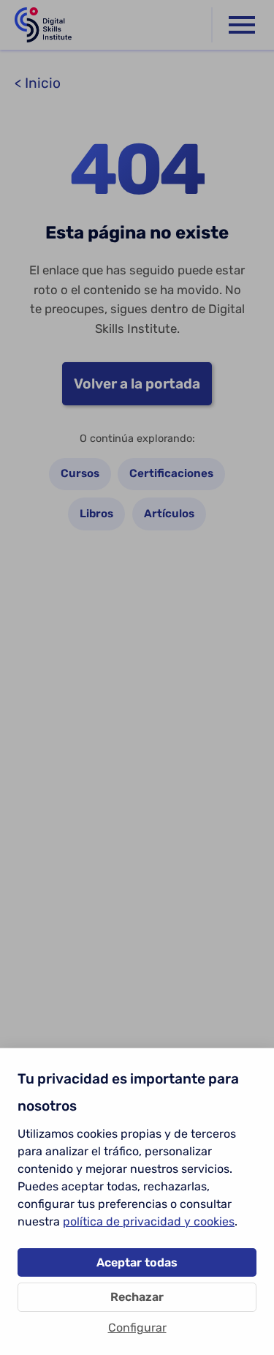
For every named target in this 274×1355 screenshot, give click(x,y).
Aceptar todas (137, 1262)
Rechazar (137, 1297)
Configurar (137, 1328)
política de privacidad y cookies (149, 1221)
